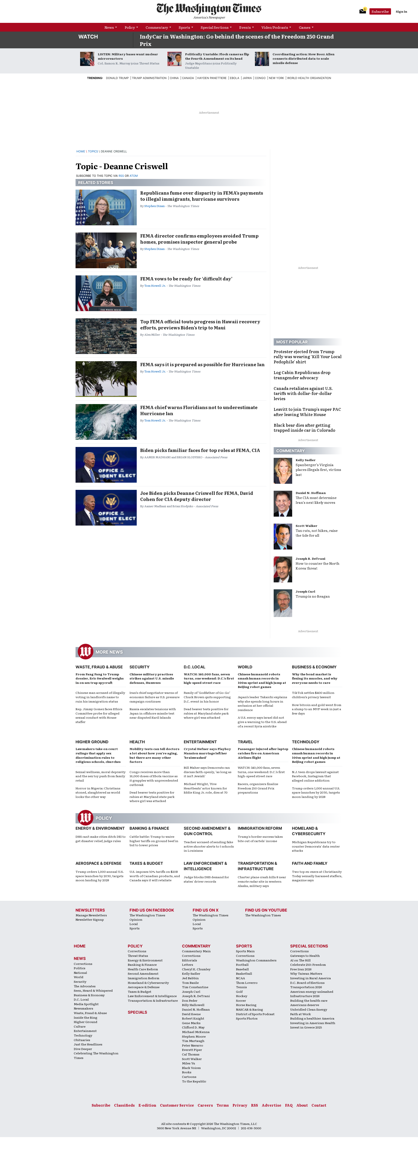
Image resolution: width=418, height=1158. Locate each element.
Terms (223, 1105)
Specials (137, 1012)
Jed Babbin (190, 978)
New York (276, 78)
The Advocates (85, 986)
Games (304, 27)
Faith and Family (309, 863)
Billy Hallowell (193, 1005)
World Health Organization (309, 78)
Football (242, 964)
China (174, 78)
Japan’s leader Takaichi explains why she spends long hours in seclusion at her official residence (262, 703)
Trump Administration (149, 78)
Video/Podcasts (274, 27)
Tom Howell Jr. (155, 285)
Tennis (241, 987)
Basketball (244, 973)
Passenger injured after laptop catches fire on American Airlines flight (263, 753)
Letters (187, 964)
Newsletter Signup (90, 919)
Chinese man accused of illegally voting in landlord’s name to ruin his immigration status (100, 696)
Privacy (240, 1105)
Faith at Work (300, 1014)
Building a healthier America (312, 1018)
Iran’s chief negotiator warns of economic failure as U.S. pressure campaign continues (155, 696)
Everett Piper (192, 1049)
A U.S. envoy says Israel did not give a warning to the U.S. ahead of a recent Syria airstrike (262, 721)
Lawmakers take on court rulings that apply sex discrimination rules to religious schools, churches (98, 755)
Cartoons (189, 1076)
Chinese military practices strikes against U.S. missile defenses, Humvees (152, 678)
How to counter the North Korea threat (317, 566)
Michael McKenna (196, 1032)
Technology (305, 742)
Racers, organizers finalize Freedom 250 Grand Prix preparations (258, 788)
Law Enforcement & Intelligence (152, 996)
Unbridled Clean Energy (308, 1009)
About (302, 1105)
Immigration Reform (260, 828)
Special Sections (215, 27)
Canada (188, 78)
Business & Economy (314, 667)
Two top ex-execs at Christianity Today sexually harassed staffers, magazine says (317, 875)
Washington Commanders (256, 960)
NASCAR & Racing (249, 1009)
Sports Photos (247, 1018)
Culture (80, 1026)
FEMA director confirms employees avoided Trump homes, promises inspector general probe (199, 238)
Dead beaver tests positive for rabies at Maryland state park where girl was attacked (206, 713)
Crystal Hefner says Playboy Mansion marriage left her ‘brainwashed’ (207, 753)
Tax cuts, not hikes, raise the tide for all (317, 533)
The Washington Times (147, 915)
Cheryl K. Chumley (196, 969)
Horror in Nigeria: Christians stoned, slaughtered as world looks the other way (98, 792)
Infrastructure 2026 (305, 996)
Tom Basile (190, 982)
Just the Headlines (88, 1044)
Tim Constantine (195, 987)
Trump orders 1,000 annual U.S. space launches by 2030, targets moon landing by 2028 (316, 792)
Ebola (234, 78)
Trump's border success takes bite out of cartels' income (260, 838)
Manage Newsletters (91, 915)
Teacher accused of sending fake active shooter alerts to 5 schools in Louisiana (209, 846)
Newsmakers (83, 1008)
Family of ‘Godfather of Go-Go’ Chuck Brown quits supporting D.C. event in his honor (207, 696)
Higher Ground (92, 742)
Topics (93, 151)
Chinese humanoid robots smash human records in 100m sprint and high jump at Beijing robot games (262, 680)
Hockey (241, 996)
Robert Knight (193, 1018)
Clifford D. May (193, 1027)
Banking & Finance (149, 828)
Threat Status (138, 955)
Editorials (189, 960)
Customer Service (177, 1105)
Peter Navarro (192, 1045)
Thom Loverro (247, 982)
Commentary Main (196, 951)
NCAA (240, 978)
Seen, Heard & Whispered (93, 990)
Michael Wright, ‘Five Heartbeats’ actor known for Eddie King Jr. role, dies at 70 (206, 788)
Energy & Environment (100, 828)
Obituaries (82, 1040)
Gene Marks (191, 1023)
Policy (130, 27)
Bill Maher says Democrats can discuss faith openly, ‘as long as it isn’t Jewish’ (207, 771)
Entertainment (200, 742)
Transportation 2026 (306, 987)
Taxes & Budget (146, 863)
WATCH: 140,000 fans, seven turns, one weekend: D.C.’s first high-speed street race (209, 678)
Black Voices (191, 1067)
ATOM (134, 175)
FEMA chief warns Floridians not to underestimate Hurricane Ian (199, 410)
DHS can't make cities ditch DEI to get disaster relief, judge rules (101, 838)
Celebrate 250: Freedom (308, 964)
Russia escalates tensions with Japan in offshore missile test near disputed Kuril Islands (153, 713)
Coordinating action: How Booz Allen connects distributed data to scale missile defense (303, 58)
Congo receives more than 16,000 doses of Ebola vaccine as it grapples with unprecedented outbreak (154, 778)
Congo (260, 78)
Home (80, 151)
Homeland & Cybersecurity (148, 982)
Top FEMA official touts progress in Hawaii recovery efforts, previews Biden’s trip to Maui (200, 324)
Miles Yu (188, 1063)
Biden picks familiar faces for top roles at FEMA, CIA (200, 450)
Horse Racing (246, 1005)
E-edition (147, 1105)
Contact (319, 1105)
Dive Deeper (83, 1049)
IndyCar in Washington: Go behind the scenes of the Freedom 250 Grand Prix (237, 39)
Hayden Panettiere (212, 78)
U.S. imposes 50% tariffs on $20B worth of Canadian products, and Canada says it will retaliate (155, 875)
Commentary (157, 27)
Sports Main (245, 951)
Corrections (83, 963)
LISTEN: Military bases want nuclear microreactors (128, 56)
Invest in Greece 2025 (306, 1027)
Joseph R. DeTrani (310, 558)
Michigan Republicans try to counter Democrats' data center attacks (316, 846)
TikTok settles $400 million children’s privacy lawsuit (313, 694)
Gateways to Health (305, 955)
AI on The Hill (300, 960)
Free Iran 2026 (301, 969)
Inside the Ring (85, 1017)
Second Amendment (143, 973)
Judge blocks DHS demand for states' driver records (206, 879)
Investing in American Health (312, 1023)
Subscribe (380, 11)
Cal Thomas (190, 1054)
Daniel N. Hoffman (311, 493)
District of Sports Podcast (255, 1014)
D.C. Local (194, 667)
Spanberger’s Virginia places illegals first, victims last (318, 469)
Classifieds (124, 1105)
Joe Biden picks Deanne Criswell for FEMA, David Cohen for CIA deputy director (196, 496)
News (109, 27)
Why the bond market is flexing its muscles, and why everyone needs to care (314, 678)
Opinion (136, 919)
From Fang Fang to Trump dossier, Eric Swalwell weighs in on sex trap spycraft (100, 678)
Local (134, 924)
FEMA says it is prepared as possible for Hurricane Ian (202, 364)
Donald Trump (117, 78)
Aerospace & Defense (98, 863)
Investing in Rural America (310, 978)
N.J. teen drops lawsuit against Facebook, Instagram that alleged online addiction (315, 776)
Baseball (242, 969)
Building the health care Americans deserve (308, 1002)
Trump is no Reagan (313, 596)
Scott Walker (306, 525)
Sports (184, 27)
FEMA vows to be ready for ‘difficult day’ (186, 278)
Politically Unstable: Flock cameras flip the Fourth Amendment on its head (217, 56)
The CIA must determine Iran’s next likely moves (316, 500)
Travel (245, 742)
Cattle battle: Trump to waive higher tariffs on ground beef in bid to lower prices (154, 840)
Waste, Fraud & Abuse (99, 667)
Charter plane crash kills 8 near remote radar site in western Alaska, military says (262, 881)
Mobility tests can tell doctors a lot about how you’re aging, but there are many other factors (154, 755)
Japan (247, 78)
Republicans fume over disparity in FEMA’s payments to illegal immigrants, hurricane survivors (201, 195)
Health (137, 742)
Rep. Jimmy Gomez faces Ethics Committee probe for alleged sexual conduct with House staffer (99, 715)
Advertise (271, 1105)
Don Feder (189, 1000)
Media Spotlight (86, 1004)
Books (186, 1072)
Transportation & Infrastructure (153, 1000)
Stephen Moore (194, 1036)
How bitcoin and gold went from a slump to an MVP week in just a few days (316, 709)
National (80, 972)
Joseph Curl (305, 591)
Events (245, 27)
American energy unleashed (311, 991)
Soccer (241, 1000)
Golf (239, 991)
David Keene (191, 1014)
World (245, 667)
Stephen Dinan (154, 206)
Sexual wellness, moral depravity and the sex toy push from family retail (101, 776)
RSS (121, 175)
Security (140, 667)
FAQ (289, 1105)
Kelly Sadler (306, 460)
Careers (205, 1105)
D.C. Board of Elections (307, 982)
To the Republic (194, 1081)
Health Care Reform (143, 969)
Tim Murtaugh (193, 1040)
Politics (79, 968)
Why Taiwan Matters (306, 973)
